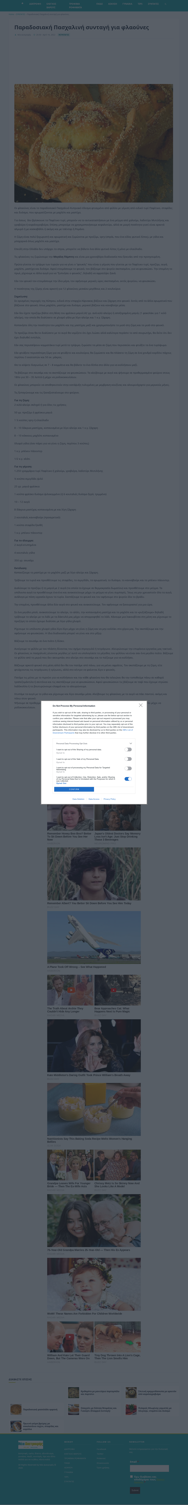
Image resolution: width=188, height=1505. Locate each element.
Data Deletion (78, 799)
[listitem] (94, 743)
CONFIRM (74, 789)
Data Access (94, 799)
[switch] (128, 749)
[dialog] (94, 752)
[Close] (141, 706)
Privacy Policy (110, 799)
